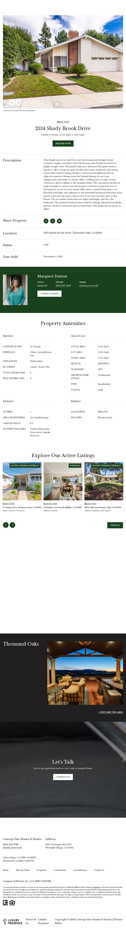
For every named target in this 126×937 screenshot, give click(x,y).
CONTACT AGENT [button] (49, 294)
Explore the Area (111, 712)
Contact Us (99, 870)
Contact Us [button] (63, 777)
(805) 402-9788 (10, 844)
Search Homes (80, 870)
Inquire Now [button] (63, 143)
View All (115, 525)
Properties (42, 870)
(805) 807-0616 (63, 285)
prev (12, 102)
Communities (60, 870)
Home (6, 870)
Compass (95, 887)
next (18, 102)
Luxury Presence (43, 921)
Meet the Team (22, 870)
